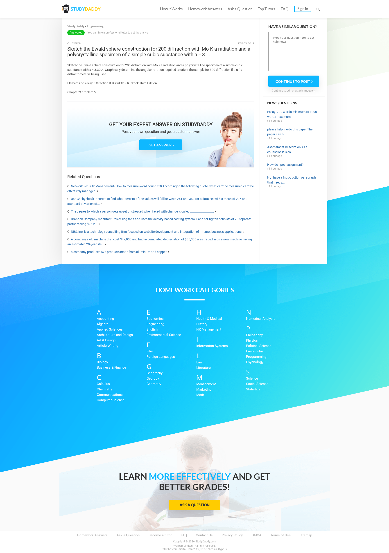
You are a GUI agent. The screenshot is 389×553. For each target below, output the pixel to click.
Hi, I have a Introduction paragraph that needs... (291, 180)
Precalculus (255, 351)
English (152, 329)
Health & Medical (209, 319)
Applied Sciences (110, 329)
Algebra (102, 324)
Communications (110, 395)
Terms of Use (280, 535)
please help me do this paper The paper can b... (289, 132)
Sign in (302, 8)
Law (199, 362)
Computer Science (110, 400)
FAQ (285, 9)
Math (200, 395)
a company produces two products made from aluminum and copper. (119, 252)
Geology (153, 378)
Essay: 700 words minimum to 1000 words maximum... (292, 114)
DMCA (256, 535)
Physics (252, 340)
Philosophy (254, 335)
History (201, 324)
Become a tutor (160, 535)
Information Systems (212, 346)
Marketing (203, 389)
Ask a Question (240, 9)
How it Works (171, 9)
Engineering (155, 324)
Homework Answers (205, 9)
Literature (203, 368)
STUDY (85, 9)
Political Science (258, 346)
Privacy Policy (232, 535)
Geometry (154, 384)
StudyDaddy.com (205, 541)
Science (252, 378)
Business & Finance (111, 367)
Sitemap (306, 535)
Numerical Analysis (260, 319)
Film (150, 351)
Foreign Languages (161, 357)
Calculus (103, 384)
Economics (155, 319)
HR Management (208, 329)
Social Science (257, 384)
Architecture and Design (115, 335)
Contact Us (204, 535)
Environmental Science (164, 335)
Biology (102, 362)
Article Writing (107, 346)
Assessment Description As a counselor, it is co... (287, 149)
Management (206, 384)
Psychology (254, 362)
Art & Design (106, 340)
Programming (256, 357)
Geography (155, 373)
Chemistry (104, 389)
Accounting (105, 319)
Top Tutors (266, 9)
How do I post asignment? (285, 164)
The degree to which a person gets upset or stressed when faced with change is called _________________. (142, 211)
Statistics (253, 389)
